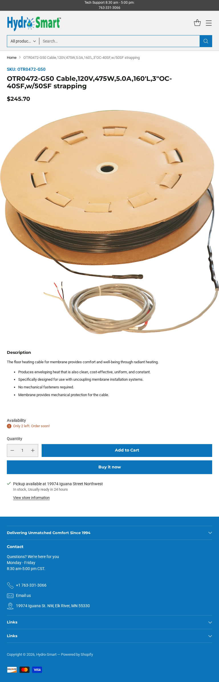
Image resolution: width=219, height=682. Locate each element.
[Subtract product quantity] (12, 450)
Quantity (14, 438)
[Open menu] (208, 23)
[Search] (206, 41)
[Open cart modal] (197, 23)
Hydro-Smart (46, 654)
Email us (23, 595)
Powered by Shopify (77, 654)
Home (12, 57)
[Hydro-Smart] (34, 23)
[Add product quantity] (33, 450)
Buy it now (109, 467)
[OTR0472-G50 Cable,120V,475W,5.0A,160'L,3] (109, 222)
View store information (31, 498)
